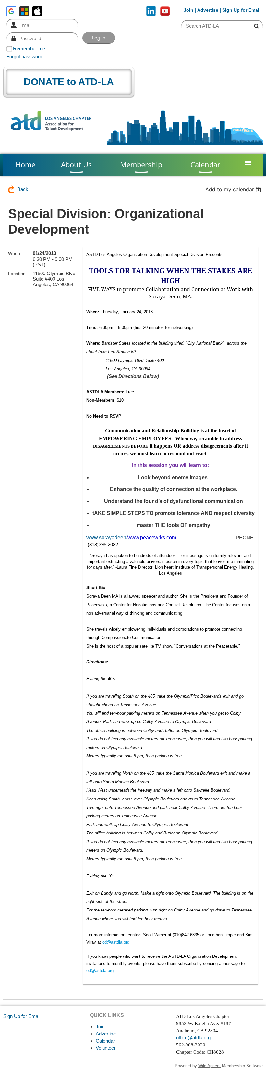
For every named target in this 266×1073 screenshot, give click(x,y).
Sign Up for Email (21, 1016)
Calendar (105, 1041)
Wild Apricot (209, 1065)
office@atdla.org (193, 1037)
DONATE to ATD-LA (69, 81)
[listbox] (234, 189)
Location (17, 273)
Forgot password (24, 56)
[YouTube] (165, 11)
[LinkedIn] (151, 11)
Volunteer (105, 1048)
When (14, 253)
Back (22, 189)
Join (188, 10)
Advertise (207, 10)
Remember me (29, 48)
